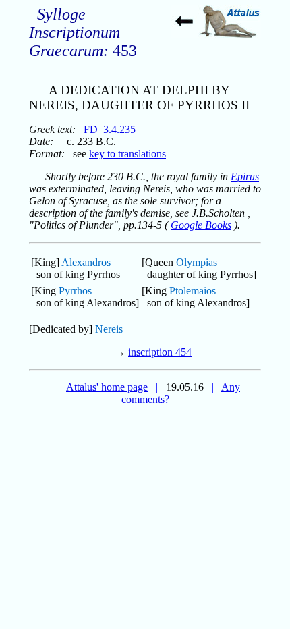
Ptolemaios (192, 290)
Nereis (109, 329)
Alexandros (86, 262)
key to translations (127, 153)
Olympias (196, 262)
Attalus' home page (107, 387)
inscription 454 (160, 352)
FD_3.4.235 (110, 129)
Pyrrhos (75, 290)
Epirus (245, 176)
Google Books (201, 225)
